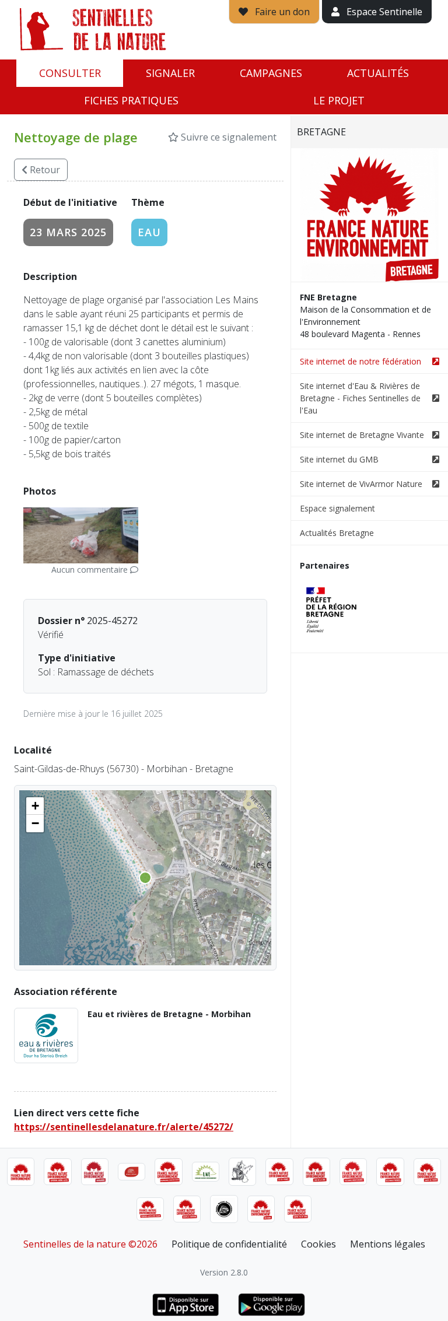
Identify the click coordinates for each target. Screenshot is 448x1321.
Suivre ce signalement (227, 137)
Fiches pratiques (131, 100)
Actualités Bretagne (337, 532)
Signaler (170, 73)
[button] (35, 806)
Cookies (318, 1244)
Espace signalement (337, 508)
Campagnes (271, 73)
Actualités (378, 73)
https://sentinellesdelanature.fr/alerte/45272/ (123, 1126)
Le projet (339, 100)
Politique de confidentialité (229, 1244)
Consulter (70, 73)
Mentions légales (387, 1244)
